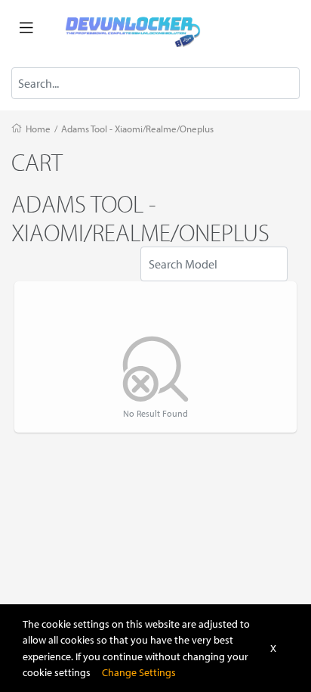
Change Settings (139, 672)
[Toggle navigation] (26, 28)
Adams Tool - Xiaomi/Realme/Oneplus (137, 129)
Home (38, 129)
